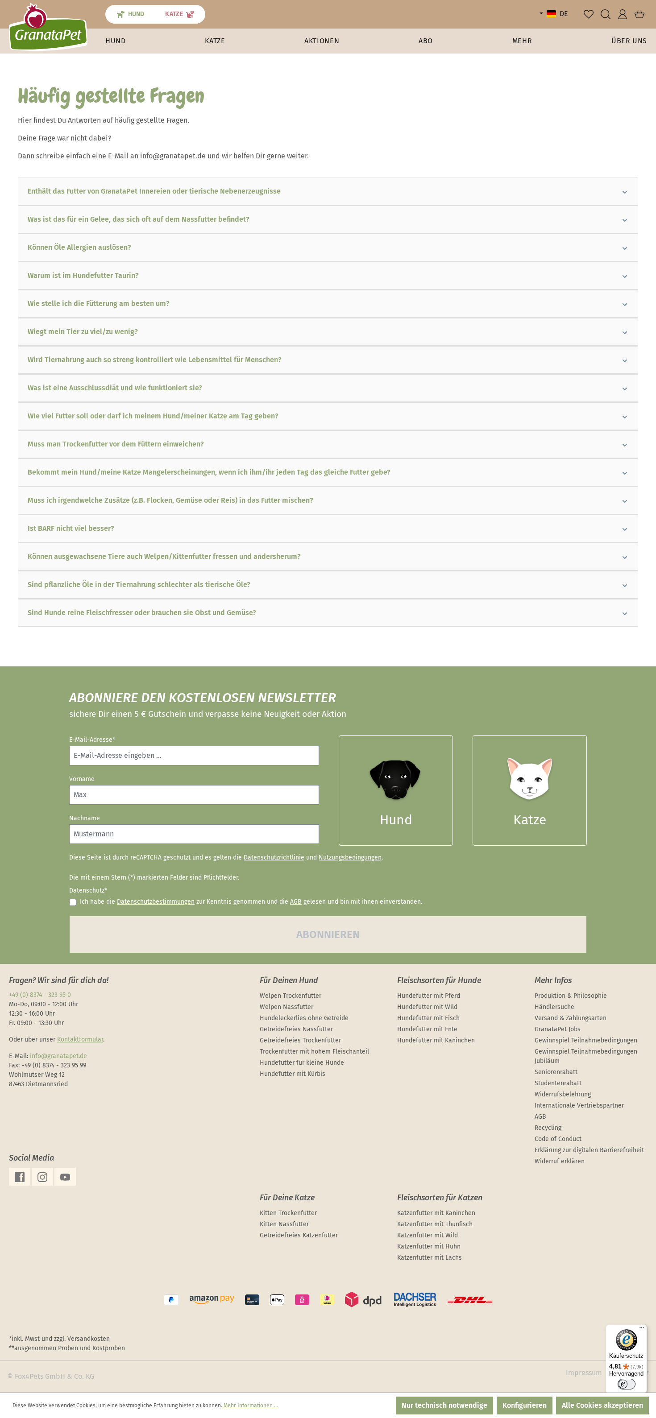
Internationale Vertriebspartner (579, 1105)
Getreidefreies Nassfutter (296, 1029)
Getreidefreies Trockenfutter (300, 1040)
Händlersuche (554, 1007)
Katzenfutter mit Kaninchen (436, 1213)
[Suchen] (605, 14)
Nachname (84, 818)
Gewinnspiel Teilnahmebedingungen (586, 1040)
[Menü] (641, 1329)
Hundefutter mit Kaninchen (436, 1040)
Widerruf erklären (560, 1161)
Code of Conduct (558, 1139)
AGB (296, 901)
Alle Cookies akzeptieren (602, 1405)
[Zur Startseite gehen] (48, 26)
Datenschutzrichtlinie (274, 857)
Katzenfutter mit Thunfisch (435, 1224)
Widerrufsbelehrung (563, 1094)
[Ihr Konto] (622, 14)
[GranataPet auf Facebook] (19, 1177)
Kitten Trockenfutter (288, 1213)
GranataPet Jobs (558, 1029)
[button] (522, 41)
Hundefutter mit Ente (427, 1029)
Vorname (82, 779)
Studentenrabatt (558, 1083)
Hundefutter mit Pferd (428, 996)
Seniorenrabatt (556, 1072)
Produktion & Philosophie (571, 996)
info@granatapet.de (58, 1056)
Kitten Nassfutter (284, 1224)
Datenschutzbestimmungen (156, 901)
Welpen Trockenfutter (290, 996)
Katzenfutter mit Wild (427, 1235)
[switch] (626, 1384)
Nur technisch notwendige (444, 1405)
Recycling (548, 1128)
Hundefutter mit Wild (427, 1007)
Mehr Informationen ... (251, 1405)
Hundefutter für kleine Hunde (302, 1063)
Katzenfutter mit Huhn (429, 1246)
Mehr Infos (553, 980)
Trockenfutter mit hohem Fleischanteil (314, 1051)
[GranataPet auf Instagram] (42, 1177)
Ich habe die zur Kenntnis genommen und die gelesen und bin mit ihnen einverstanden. (251, 901)
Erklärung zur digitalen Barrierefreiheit (589, 1150)
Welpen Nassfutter (286, 1007)
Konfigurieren (524, 1405)
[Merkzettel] (588, 14)
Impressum (584, 1372)
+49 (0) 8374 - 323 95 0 (40, 995)
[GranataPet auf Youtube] (65, 1177)
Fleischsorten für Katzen (439, 1198)
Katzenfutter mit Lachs (429, 1257)
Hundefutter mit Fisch (428, 1018)
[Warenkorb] (639, 14)
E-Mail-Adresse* (92, 740)
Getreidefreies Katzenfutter (299, 1235)
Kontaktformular (80, 1039)
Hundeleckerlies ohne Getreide (304, 1018)
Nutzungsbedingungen (350, 857)
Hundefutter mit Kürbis (292, 1074)
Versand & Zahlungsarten (570, 1018)
